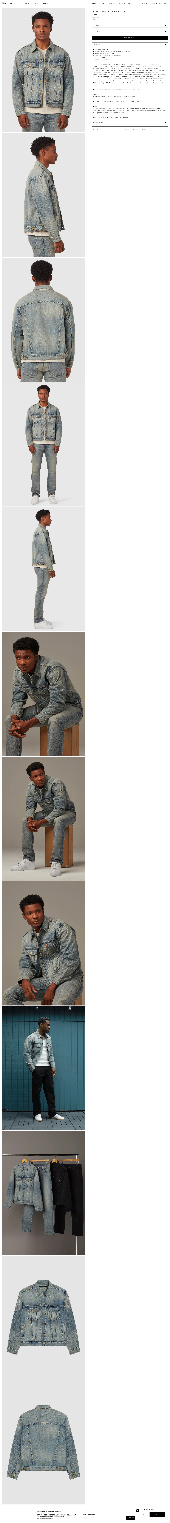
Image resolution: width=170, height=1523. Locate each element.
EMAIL (144, 129)
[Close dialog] (137, 1510)
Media (45, 3)
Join (157, 1514)
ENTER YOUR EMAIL (88, 1514)
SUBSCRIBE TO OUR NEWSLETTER (143, 1510)
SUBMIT (130, 1518)
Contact (9, 1514)
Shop (27, 3)
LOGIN (154, 3)
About (36, 3)
